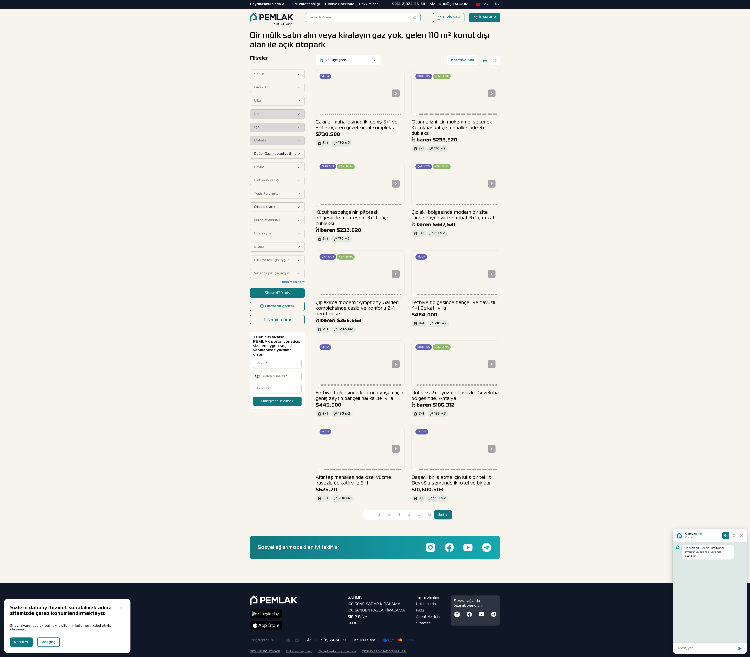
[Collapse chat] (741, 535)
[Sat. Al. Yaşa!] (271, 17)
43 (428, 514)
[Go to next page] (447, 515)
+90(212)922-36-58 (265, 640)
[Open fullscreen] (734, 535)
